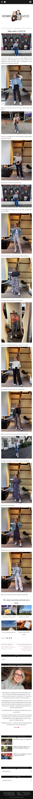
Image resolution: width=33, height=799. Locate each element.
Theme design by (16, 797)
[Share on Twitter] (8, 638)
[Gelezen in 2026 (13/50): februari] (24, 625)
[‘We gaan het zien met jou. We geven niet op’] (8, 610)
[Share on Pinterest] (10, 638)
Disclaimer (26, 793)
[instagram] (2, 2)
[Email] (5, 2)
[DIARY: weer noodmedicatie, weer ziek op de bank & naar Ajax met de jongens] (6, 756)
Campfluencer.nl (22, 795)
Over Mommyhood (9, 793)
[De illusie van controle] (24, 610)
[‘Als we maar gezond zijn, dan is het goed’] (8, 625)
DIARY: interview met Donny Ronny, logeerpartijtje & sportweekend (25, 647)
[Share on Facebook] (6, 638)
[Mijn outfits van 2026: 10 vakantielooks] (6, 742)
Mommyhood (26, 792)
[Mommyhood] (16, 15)
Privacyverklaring (9, 794)
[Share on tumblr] (11, 638)
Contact (19, 794)
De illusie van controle (24, 617)
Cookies (19, 793)
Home (18, 792)
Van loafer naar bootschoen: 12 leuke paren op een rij (8, 646)
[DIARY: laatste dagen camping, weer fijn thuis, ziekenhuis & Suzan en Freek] (6, 749)
